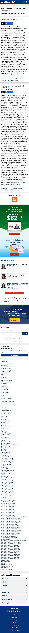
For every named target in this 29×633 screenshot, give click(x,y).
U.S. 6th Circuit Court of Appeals (8, 510)
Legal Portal (14, 617)
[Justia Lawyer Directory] (22, 611)
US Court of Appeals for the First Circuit (10, 548)
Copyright (3, 397)
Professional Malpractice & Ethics (8, 470)
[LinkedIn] (7, 611)
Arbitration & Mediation (6, 371)
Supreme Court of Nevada (7, 486)
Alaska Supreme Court (6, 368)
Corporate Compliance (6, 398)
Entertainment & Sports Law (7, 412)
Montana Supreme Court (6, 450)
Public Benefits (4, 471)
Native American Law (5, 452)
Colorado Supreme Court (6, 388)
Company (14, 620)
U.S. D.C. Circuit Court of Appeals (8, 536)
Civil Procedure (8, 78)
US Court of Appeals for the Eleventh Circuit (11, 543)
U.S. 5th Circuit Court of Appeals (8, 509)
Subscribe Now (15, 320)
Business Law (4, 379)
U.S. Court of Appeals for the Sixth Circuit (10, 531)
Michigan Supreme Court (6, 447)
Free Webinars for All (7, 260)
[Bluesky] (17, 611)
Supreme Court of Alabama (7, 482)
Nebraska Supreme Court (6, 453)
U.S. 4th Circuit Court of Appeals (8, 507)
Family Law (3, 418)
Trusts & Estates (4, 498)
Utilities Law (3, 563)
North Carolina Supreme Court (8, 459)
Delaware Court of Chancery (7, 401)
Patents (2, 465)
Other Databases (7, 599)
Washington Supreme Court (7, 566)
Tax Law (3, 494)
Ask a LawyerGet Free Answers (6, 347)
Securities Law (4, 80)
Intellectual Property (5, 433)
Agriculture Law (4, 365)
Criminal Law (4, 400)
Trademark (3, 497)
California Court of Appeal (6, 380)
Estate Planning (4, 416)
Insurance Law (4, 431)
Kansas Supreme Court (6, 437)
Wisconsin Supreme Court (6, 569)
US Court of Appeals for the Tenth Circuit (10, 557)
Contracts (15, 78)
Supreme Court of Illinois (6, 483)
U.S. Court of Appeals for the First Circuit (10, 524)
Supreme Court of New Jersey (7, 488)
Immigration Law (22, 78)
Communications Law (6, 391)
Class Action (3, 386)
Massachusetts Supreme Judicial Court (9, 444)
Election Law (3, 407)
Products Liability (4, 468)
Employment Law (5, 409)
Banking (2, 376)
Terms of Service (14, 625)
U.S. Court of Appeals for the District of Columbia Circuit (13, 516)
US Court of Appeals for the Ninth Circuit (10, 551)
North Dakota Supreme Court (7, 461)
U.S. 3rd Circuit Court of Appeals (8, 506)
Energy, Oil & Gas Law (6, 410)
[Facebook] (11, 611)
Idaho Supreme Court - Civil (7, 427)
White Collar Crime (5, 567)
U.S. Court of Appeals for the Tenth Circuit (10, 533)
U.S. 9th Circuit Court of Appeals (8, 515)
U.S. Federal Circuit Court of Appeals (9, 537)
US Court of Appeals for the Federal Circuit (10, 545)
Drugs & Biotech (4, 404)
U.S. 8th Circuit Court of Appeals (8, 513)
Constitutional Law (5, 392)
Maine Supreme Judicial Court (7, 441)
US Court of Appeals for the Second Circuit (10, 552)
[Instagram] (13, 611)
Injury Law (3, 430)
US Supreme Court (5, 560)
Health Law (3, 425)
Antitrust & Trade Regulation (7, 370)
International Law (5, 434)
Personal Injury (4, 467)
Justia (16, 608)
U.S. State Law (6, 596)
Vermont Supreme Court (13, 80)
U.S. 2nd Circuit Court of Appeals (8, 504)
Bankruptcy (3, 377)
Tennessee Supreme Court (7, 495)
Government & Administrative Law (8, 421)
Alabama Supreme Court (6, 367)
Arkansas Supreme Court (6, 373)
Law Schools (5, 589)
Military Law (3, 449)
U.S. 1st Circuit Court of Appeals (8, 503)
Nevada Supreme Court (6, 455)
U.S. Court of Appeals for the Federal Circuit (10, 521)
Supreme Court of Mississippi (7, 485)
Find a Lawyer (5, 327)
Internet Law (3, 436)
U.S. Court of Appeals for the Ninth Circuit (10, 527)
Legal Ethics (3, 440)
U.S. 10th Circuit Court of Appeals (8, 500)
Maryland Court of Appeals (7, 443)
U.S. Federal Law (6, 592)
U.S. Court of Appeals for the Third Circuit (10, 534)
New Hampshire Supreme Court (8, 456)
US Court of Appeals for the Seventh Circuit (10, 554)
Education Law (4, 406)
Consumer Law (4, 394)
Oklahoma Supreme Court (7, 462)
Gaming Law (3, 419)
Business (4, 585)
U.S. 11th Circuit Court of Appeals (8, 501)
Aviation (2, 374)
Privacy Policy (14, 627)
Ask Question (14, 355)
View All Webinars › (15, 292)
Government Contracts (6, 422)
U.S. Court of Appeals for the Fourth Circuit (10, 525)
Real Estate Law (4, 474)
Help (14, 622)
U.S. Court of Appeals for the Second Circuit (10, 528)
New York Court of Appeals (7, 458)
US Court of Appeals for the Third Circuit (10, 558)
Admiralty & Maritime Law (7, 364)
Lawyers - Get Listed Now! (15, 339)
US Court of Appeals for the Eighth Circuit (10, 542)
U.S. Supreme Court (5, 539)
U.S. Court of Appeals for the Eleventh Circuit (11, 519)
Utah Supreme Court (5, 561)
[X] (19, 611)
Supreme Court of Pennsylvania (8, 491)
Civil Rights (3, 385)
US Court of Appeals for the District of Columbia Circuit (13, 540)
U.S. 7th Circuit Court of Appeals (8, 512)
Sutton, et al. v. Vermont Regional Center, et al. (12, 87)
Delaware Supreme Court (6, 403)
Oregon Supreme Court (6, 464)
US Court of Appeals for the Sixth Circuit (10, 555)
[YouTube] (9, 611)
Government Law (5, 424)
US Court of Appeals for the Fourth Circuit (10, 549)
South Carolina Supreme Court (8, 480)
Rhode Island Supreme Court (7, 477)
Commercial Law (4, 389)
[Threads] (15, 611)
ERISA (2, 415)
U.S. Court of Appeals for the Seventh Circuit (11, 530)
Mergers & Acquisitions (6, 446)
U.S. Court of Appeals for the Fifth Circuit (10, 522)
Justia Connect (14, 614)
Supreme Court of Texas (6, 492)
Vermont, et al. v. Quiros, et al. (11, 19)
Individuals (5, 582)
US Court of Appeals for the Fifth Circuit (10, 546)
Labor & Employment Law (7, 438)
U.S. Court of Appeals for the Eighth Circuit (10, 518)
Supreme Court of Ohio (6, 489)
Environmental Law (5, 413)
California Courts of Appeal (7, 382)
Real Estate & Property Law (7, 473)
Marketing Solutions (8, 603)
